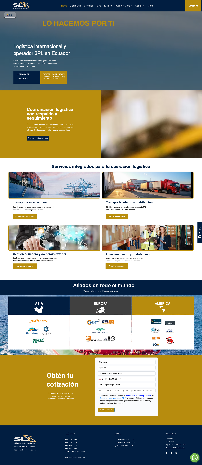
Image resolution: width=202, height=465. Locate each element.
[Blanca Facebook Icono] (199, 232)
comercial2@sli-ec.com (125, 442)
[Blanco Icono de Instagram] (199, 228)
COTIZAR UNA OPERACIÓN (54, 74)
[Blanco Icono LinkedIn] (167, 453)
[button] (99, 6)
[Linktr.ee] (199, 236)
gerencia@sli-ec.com (124, 445)
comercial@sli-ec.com (124, 439)
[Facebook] (171, 453)
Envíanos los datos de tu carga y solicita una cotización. (54, 78)
